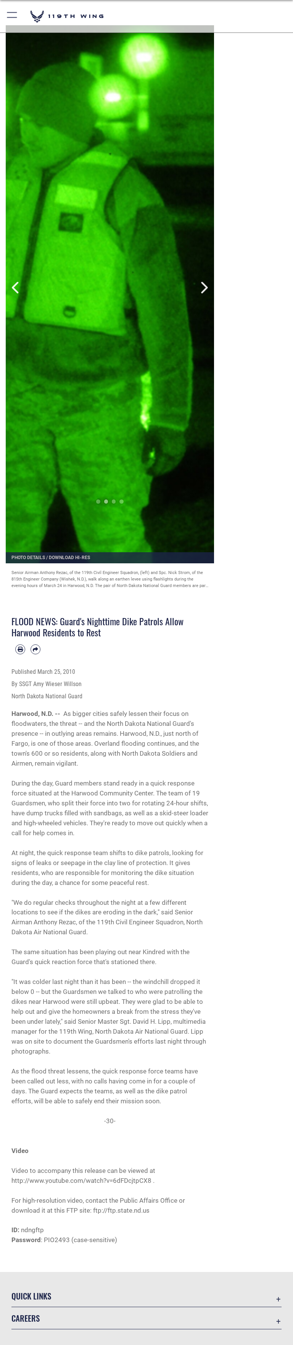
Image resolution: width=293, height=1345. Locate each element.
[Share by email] (35, 649)
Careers (25, 1318)
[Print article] (20, 649)
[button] (12, 16)
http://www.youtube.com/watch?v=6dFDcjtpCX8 (81, 1180)
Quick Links (31, 1296)
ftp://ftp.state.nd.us (121, 1210)
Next (203, 287)
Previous (16, 287)
